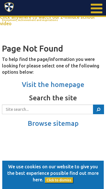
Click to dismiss (59, 180)
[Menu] (96, 8)
